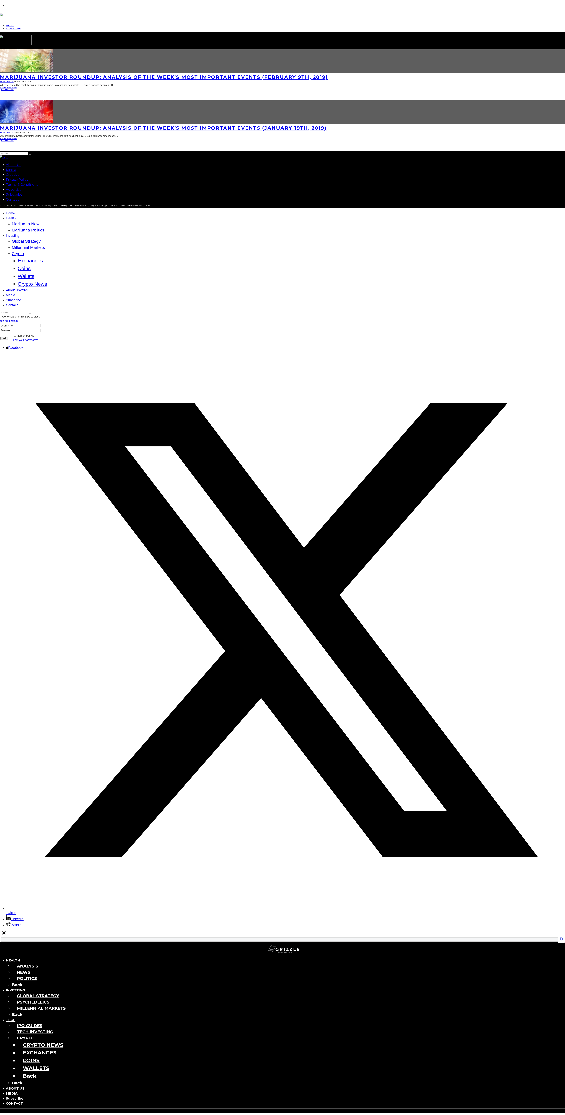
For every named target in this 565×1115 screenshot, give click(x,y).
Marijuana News (8, 88)
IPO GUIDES (29, 1025)
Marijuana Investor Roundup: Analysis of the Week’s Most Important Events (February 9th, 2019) (164, 77)
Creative (13, 174)
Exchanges (30, 260)
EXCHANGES (39, 1052)
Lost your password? (25, 340)
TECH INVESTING (35, 1031)
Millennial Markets (28, 247)
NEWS (23, 972)
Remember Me (25, 335)
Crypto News (32, 284)
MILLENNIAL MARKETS (41, 1008)
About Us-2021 (17, 290)
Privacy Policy (17, 180)
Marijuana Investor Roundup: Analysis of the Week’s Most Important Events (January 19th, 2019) (163, 128)
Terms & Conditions (22, 184)
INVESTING (15, 990)
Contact (12, 199)
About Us (13, 165)
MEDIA (12, 1093)
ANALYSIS (27, 966)
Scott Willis (7, 82)
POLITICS (27, 978)
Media (11, 170)
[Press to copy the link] (561, 940)
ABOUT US (15, 1088)
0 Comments (7, 90)
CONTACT (14, 1103)
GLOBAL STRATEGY (38, 995)
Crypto (18, 253)
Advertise (13, 190)
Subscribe (13, 28)
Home (10, 213)
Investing (13, 236)
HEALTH (13, 960)
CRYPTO (26, 1037)
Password (6, 330)
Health (11, 218)
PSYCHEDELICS (33, 1002)
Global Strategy (26, 241)
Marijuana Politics (28, 230)
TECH (10, 1020)
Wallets (26, 276)
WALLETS (36, 1068)
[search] (30, 154)
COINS (31, 1060)
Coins (24, 268)
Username (6, 325)
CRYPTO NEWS (43, 1045)
